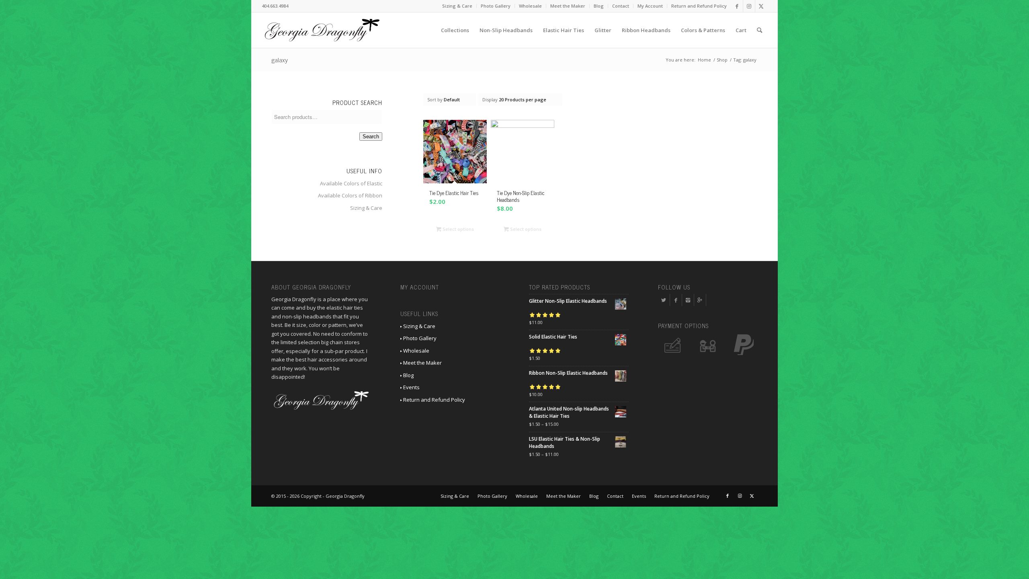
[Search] (759, 30)
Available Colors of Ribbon (350, 195)
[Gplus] (700, 300)
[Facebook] (676, 300)
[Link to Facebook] (737, 6)
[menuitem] (457, 6)
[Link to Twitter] (761, 6)
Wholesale (530, 6)
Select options (457, 229)
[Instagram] (688, 300)
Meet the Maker (567, 6)
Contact (620, 6)
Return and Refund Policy (699, 6)
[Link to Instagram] (749, 6)
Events (411, 387)
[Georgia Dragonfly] (322, 30)
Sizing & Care (457, 6)
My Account (650, 6)
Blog (599, 6)
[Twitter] (664, 300)
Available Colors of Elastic (351, 183)
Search (371, 136)
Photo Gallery (495, 6)
